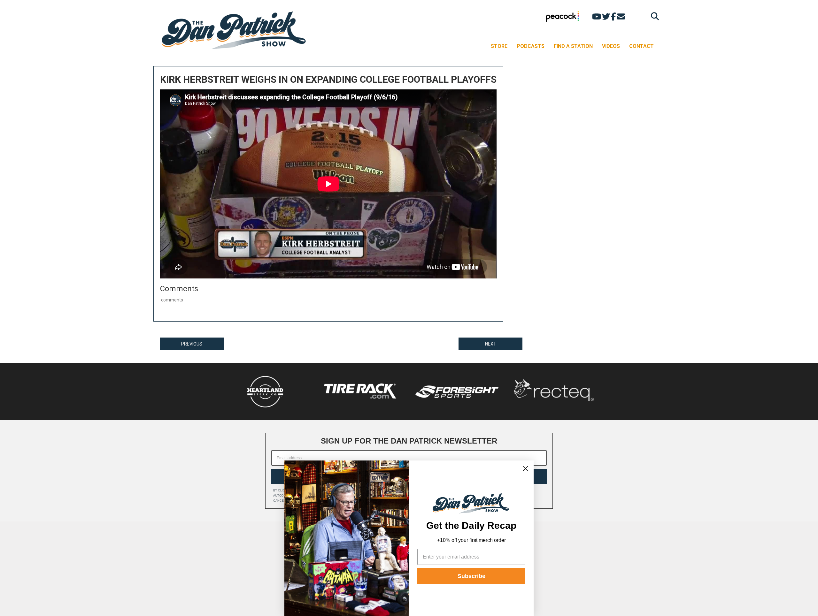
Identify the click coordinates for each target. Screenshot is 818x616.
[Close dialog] (525, 468)
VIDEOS (611, 46)
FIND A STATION (573, 46)
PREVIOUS (191, 343)
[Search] (653, 16)
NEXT (490, 343)
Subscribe (471, 576)
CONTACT (641, 46)
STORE (499, 46)
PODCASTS (530, 46)
